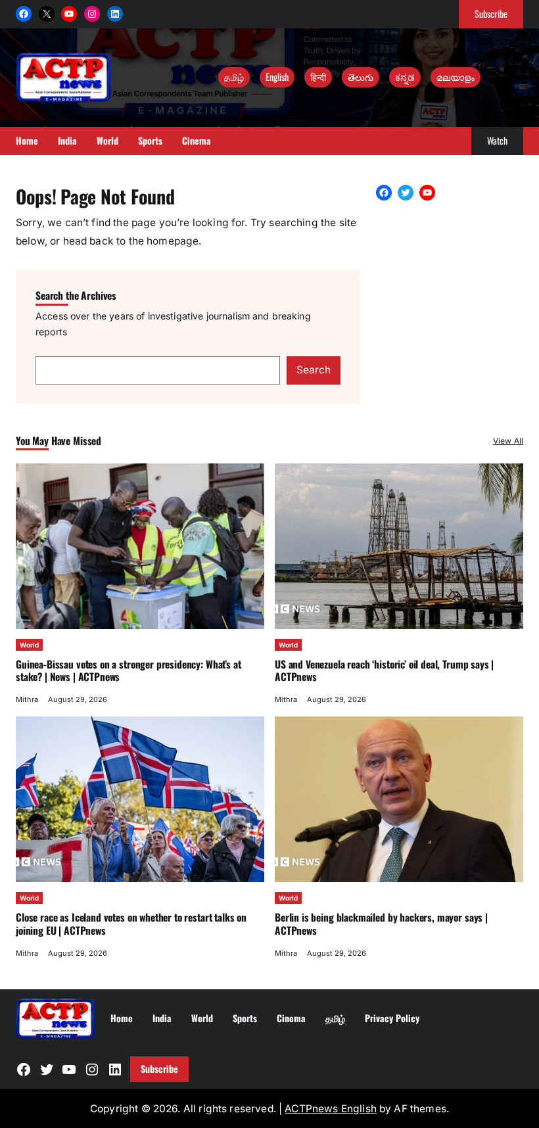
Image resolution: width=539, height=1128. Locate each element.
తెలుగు (360, 76)
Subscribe (491, 13)
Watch (497, 140)
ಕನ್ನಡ (405, 76)
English (277, 76)
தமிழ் (234, 76)
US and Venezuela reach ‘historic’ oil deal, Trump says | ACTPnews (384, 670)
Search (313, 370)
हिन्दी (318, 76)
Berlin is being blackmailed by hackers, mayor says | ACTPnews (381, 923)
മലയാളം (455, 76)
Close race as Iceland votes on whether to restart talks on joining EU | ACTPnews (131, 923)
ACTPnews (312, 1108)
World (29, 645)
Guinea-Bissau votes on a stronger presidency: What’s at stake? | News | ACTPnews (128, 670)
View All (508, 441)
